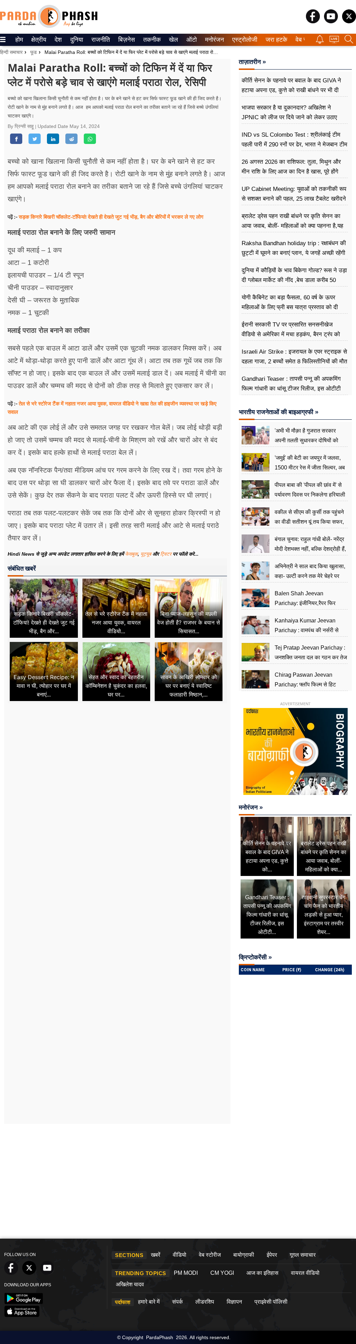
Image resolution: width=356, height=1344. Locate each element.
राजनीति (99, 39)
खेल (173, 39)
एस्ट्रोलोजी (243, 39)
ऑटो (190, 39)
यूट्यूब (146, 554)
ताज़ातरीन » (252, 61)
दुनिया (76, 39)
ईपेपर (272, 1255)
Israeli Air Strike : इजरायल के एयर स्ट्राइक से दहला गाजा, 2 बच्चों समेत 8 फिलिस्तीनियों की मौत (294, 356)
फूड (33, 52)
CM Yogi (222, 1273)
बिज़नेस (125, 39)
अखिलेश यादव (130, 1284)
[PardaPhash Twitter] (349, 21)
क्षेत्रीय (37, 39)
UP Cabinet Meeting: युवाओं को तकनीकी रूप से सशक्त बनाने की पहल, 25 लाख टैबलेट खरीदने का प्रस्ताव (294, 199)
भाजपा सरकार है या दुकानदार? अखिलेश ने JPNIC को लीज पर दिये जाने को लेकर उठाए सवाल (289, 117)
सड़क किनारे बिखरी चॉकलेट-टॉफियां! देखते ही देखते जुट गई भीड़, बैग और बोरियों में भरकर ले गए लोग (111, 216)
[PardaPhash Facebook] (313, 21)
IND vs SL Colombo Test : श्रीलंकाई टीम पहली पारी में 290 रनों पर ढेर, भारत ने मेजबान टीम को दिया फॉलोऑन (294, 144)
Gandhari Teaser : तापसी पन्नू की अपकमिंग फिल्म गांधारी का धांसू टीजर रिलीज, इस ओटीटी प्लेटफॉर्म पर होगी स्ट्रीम (291, 389)
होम (18, 39)
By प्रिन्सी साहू (21, 126)
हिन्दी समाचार (11, 52)
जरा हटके (275, 39)
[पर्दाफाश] (48, 26)
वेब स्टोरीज (210, 1255)
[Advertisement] (117, 772)
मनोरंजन (213, 39)
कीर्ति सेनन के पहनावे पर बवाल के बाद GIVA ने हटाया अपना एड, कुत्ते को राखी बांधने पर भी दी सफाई (291, 90)
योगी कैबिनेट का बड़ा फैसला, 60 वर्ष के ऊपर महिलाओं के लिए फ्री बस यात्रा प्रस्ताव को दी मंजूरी (290, 307)
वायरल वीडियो (305, 1273)
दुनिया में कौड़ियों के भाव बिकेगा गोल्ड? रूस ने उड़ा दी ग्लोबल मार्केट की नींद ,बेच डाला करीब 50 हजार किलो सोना (294, 280)
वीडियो (179, 1255)
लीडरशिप (204, 1302)
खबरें (155, 1255)
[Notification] (320, 42)
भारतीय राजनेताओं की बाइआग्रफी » (278, 412)
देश (58, 39)
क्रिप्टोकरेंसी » (255, 957)
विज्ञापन (234, 1302)
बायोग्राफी (243, 1255)
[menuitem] (19, 40)
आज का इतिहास (262, 1273)
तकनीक (151, 39)
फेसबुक (131, 554)
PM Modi (186, 1273)
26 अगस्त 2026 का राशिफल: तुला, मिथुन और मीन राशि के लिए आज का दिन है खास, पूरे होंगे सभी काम (291, 172)
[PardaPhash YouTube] (331, 21)
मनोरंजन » (251, 807)
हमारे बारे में (149, 1302)
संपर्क (177, 1302)
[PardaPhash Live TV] (334, 41)
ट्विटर (165, 554)
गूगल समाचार (303, 1255)
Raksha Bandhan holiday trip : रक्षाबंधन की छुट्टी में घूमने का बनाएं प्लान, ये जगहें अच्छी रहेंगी (294, 248)
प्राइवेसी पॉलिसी (271, 1302)
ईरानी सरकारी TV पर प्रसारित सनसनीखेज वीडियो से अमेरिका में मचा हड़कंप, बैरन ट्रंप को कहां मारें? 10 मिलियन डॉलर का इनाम (291, 334)
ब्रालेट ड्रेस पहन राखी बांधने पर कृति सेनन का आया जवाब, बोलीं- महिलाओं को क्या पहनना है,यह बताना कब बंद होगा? (292, 226)
